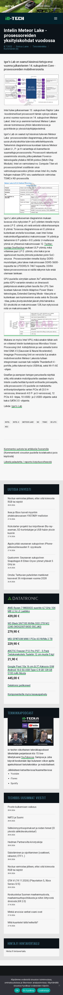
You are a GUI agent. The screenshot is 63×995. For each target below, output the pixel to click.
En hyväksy (28, 990)
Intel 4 (16, 422)
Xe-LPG (53, 422)
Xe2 (6, 427)
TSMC (44, 422)
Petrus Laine (22, 46)
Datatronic (24, 598)
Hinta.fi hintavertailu (16, 951)
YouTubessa (27, 757)
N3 (38, 422)
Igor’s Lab (16, 406)
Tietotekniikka (39, 46)
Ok (17, 990)
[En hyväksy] (59, 985)
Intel (7, 422)
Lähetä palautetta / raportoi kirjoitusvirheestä (28, 461)
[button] (56, 18)
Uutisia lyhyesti (19, 489)
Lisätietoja (44, 990)
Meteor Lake (27, 422)
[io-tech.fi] (15, 18)
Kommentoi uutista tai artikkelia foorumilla (26, 449)
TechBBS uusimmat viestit (27, 797)
